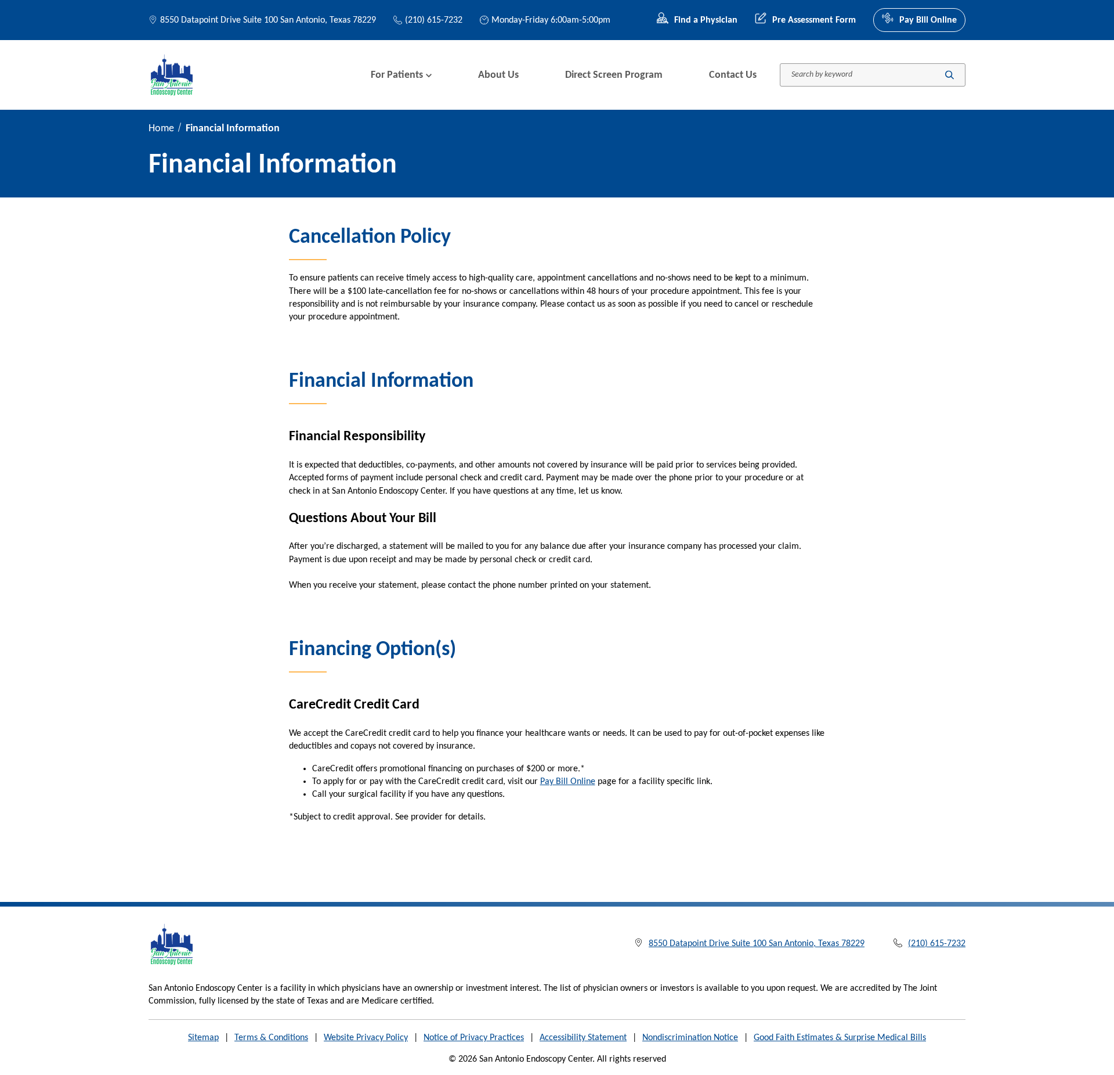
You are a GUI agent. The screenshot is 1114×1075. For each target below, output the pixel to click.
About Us (498, 75)
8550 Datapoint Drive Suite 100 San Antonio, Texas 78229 (268, 20)
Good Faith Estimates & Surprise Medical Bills (840, 1037)
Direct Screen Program (614, 75)
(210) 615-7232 (433, 20)
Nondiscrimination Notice (690, 1037)
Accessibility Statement (583, 1037)
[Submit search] (949, 75)
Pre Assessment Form (814, 20)
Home (161, 128)
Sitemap (203, 1037)
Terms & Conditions (271, 1037)
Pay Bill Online (928, 20)
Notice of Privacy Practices (474, 1037)
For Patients (397, 75)
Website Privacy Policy (366, 1037)
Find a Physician (705, 20)
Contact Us (733, 75)
